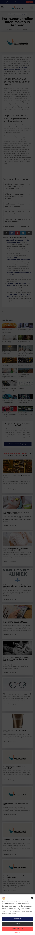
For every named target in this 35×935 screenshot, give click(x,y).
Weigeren (17, 923)
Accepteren (17, 918)
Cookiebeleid (16, 932)
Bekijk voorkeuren (17, 928)
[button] (32, 898)
